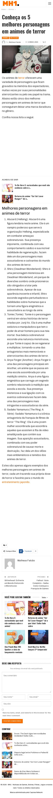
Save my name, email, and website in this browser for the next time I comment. (27, 714)
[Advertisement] (26, 148)
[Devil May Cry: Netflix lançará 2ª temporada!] (38, 637)
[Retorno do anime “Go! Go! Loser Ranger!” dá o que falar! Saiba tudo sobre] (7, 199)
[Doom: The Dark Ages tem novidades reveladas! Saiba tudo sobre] (7, 736)
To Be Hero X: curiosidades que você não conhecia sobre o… (32, 186)
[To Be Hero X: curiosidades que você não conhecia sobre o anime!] (7, 188)
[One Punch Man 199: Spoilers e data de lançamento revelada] (15, 637)
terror (21, 77)
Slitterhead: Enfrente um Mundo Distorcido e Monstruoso (14, 583)
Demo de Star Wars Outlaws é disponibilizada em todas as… (26, 772)
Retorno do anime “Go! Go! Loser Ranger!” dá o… (29, 197)
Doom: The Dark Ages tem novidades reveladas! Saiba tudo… (30, 735)
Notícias (14, 38)
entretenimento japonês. (16, 482)
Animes (5, 38)
